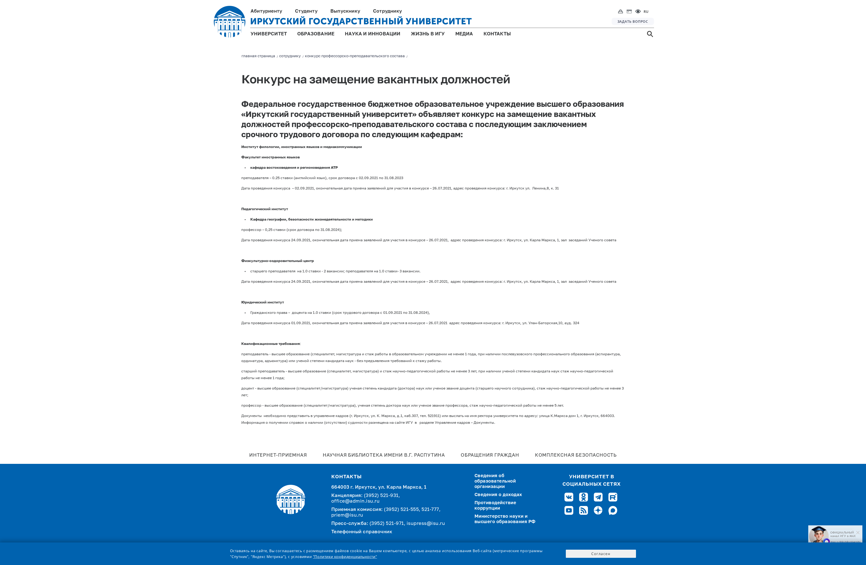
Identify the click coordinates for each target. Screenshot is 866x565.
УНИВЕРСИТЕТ (269, 34)
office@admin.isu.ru (355, 501)
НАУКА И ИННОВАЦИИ (372, 34)
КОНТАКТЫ (497, 34)
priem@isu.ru (347, 515)
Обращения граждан (490, 455)
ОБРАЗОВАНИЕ (315, 34)
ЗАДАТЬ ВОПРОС (632, 21)
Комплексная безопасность (576, 455)
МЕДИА (464, 34)
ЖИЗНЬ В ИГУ (428, 34)
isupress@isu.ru (426, 523)
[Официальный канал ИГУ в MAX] (835, 536)
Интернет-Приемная (278, 455)
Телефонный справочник (361, 532)
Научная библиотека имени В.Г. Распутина (384, 455)
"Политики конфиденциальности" (345, 556)
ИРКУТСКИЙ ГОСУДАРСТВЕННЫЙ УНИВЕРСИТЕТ (361, 21)
